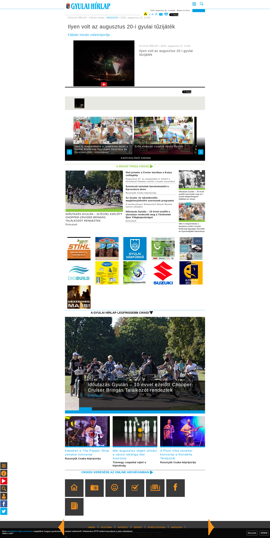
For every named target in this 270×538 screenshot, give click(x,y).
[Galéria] (94, 492)
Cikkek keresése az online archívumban (115, 472)
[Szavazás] (135, 492)
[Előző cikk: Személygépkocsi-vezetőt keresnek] (211, 527)
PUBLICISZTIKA (156, 527)
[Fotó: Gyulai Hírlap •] (79, 108)
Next (201, 397)
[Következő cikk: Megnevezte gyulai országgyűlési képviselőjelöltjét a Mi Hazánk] (61, 527)
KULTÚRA (106, 527)
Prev (83, 397)
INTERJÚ (123, 527)
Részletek (252, 533)
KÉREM (264, 533)
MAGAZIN (112, 17)
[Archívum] (155, 492)
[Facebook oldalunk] (175, 492)
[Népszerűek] (114, 492)
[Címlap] (74, 492)
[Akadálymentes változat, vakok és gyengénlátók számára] (145, 14)
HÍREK (91, 527)
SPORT (138, 527)
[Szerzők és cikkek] (74, 511)
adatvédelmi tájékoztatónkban (20, 531)
